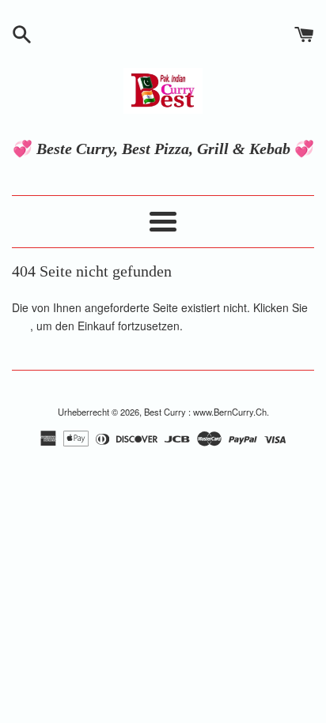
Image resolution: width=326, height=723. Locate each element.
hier (21, 325)
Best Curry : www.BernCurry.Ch (205, 411)
